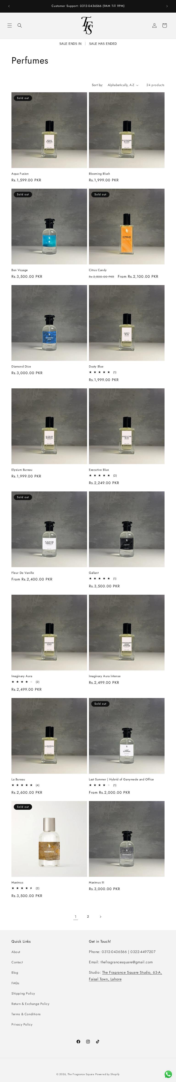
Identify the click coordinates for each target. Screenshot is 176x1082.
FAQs (15, 983)
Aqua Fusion (20, 174)
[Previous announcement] (9, 6)
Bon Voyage (19, 270)
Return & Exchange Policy (30, 1003)
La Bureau (18, 780)
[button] (10, 25)
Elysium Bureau (21, 470)
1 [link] (76, 916)
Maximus (17, 883)
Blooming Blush (99, 174)
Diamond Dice (21, 367)
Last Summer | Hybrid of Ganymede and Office (121, 780)
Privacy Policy (21, 1024)
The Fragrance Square (81, 1074)
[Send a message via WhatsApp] (168, 1074)
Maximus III (96, 883)
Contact (17, 962)
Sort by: (97, 85)
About (15, 952)
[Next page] (100, 917)
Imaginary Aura (21, 676)
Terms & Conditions (26, 1014)
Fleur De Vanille (22, 573)
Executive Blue (99, 470)
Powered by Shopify (107, 1074)
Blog (14, 972)
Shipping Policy (23, 993)
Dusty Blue (96, 367)
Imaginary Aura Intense (105, 676)
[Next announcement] (167, 6)
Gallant (94, 573)
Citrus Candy (98, 270)
